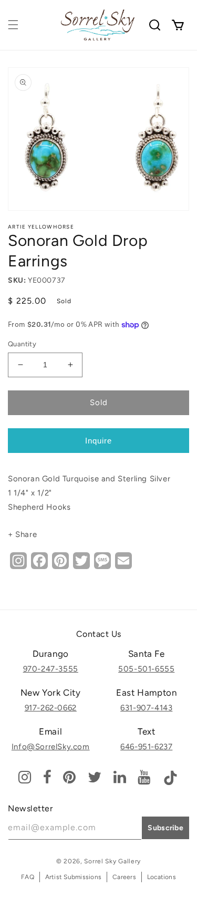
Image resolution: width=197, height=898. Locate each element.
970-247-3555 (50, 669)
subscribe (165, 827)
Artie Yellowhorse (41, 226)
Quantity (22, 344)
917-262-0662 (51, 708)
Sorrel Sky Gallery (112, 861)
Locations (161, 877)
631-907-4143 (146, 708)
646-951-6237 (146, 746)
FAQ (27, 877)
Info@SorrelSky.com (51, 746)
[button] (13, 24)
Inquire (98, 440)
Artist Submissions (73, 877)
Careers (124, 877)
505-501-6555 (146, 669)
